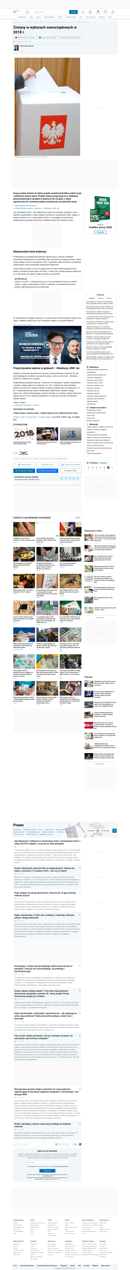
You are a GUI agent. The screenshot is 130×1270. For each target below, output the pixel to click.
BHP (32, 1231)
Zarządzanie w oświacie (37, 1252)
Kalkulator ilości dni (93, 391)
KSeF (110, 17)
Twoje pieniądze (71, 17)
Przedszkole (34, 1244)
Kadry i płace (17, 1252)
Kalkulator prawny (92, 401)
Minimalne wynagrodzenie (89, 1246)
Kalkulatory (94, 367)
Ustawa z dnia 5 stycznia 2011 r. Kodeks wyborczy (33, 417)
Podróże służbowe (87, 1250)
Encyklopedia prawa (33, 832)
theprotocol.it (103, 1254)
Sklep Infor (51, 1233)
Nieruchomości (90, 17)
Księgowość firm (18, 1220)
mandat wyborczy (25, 458)
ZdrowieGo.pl (103, 1244)
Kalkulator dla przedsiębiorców (96, 375)
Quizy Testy (90, 450)
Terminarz (94, 463)
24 (89, 467)
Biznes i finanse (69, 1223)
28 (104, 467)
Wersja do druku (26, 464)
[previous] (56, 1144)
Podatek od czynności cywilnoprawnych (99, 448)
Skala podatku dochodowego (90, 1254)
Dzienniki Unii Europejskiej (55, 1250)
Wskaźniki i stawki (88, 1241)
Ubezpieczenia (35, 1227)
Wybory (42, 22)
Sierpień (103, 463)
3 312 (75, 1144)
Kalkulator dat (91, 404)
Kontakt (86, 1265)
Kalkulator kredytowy (93, 393)
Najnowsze (101, 298)
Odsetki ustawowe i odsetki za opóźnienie (100, 427)
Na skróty (102, 1241)
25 (92, 467)
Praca (40, 829)
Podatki (15, 1223)
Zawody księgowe (18, 1231)
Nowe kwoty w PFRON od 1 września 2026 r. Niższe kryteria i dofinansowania (99, 322)
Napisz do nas (49, 464)
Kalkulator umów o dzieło (95, 383)
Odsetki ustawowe (87, 1252)
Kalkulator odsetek (70, 1250)
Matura (32, 1254)
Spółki (66, 1225)
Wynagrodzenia (35, 1225)
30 (112, 467)
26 (96, 467)
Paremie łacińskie (31, 834)
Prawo (60, 17)
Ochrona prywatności (27, 1265)
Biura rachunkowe (88, 1220)
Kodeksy (50, 1254)
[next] (80, 1144)
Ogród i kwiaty (103, 1231)
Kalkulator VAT (69, 1248)
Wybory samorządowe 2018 (53, 22)
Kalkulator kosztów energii (95, 385)
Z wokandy (60, 832)
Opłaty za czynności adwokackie (97, 435)
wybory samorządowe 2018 (58, 458)
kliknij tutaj (57, 1179)
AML (83, 1233)
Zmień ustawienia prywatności (47, 1265)
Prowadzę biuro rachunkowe (90, 1225)
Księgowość (22, 17)
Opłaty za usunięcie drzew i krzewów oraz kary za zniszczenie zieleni (100, 444)
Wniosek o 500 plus (93, 420)
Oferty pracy (102, 1256)
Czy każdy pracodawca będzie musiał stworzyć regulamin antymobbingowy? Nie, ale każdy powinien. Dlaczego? (99, 353)
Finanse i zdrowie (70, 1233)
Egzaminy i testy (35, 1250)
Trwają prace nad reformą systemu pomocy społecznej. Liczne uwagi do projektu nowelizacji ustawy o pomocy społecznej (99, 343)
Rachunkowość (17, 1225)
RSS (79, 1265)
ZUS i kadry (16, 1229)
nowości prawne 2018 (40, 458)
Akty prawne (52, 1241)
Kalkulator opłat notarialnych (96, 398)
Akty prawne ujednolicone (55, 1252)
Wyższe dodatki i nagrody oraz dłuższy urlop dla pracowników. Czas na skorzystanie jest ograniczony (100, 358)
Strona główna (17, 22)
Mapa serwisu (105, 1265)
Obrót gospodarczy (18, 1227)
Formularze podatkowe (105, 1252)
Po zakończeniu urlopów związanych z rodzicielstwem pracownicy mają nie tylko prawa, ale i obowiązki (99, 313)
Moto (81, 17)
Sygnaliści (69, 832)
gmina (16, 458)
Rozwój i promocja (18, 1250)
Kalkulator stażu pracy (71, 1252)
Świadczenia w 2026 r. (93, 530)
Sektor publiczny (49, 17)
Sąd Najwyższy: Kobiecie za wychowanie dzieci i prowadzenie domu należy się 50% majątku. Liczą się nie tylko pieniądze (99, 302)
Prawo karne (91, 415)
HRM (32, 1233)
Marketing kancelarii (46, 834)
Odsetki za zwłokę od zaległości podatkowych (97, 431)
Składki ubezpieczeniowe (89, 1248)
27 (100, 467)
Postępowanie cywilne (94, 410)
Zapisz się (47, 1171)
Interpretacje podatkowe (94, 453)
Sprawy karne (48, 829)
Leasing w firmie (69, 1231)
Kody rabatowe (103, 1248)
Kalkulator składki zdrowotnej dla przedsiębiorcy (97, 371)
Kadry (31, 17)
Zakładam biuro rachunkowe (90, 1223)
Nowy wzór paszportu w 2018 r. (27, 405)
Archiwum (102, 1246)
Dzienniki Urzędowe (53, 1248)
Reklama (95, 1265)
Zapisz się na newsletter (72, 464)
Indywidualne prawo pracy (38, 1223)
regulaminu (47, 1166)
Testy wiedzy (34, 1259)
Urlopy (32, 1229)
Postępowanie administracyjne (96, 413)
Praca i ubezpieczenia (71, 1227)
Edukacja (102, 17)
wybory (29, 218)
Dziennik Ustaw (52, 1244)
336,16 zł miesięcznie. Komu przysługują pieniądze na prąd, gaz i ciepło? (99, 348)
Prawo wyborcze (18, 834)
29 (108, 467)
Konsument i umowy (29, 829)
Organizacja (16, 1244)
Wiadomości (17, 829)
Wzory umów (91, 418)
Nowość (100, 225)
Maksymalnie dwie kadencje (26, 206)
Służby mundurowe (48, 832)
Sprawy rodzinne (60, 829)
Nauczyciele (34, 1248)
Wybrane (109, 298)
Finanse (101, 1227)
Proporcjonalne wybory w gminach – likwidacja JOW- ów (37, 208)
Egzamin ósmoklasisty (37, 1256)
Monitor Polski (52, 1246)
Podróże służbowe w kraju (89, 1244)
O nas (15, 1265)
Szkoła (32, 1246)
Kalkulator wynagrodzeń (94, 377)
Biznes (38, 17)
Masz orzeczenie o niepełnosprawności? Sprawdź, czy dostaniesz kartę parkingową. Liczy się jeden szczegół (99, 333)
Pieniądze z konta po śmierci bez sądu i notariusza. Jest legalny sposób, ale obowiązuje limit (98, 338)
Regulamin (63, 1265)
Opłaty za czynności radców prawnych (99, 437)
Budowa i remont (104, 1229)
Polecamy (88, 677)
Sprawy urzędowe (33, 22)
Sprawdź (100, 232)
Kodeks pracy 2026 (100, 227)
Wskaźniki (93, 424)
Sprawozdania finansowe (89, 1231)
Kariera (72, 1265)
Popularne (92, 298)
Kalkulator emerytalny (93, 388)
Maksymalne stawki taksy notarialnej (98, 440)
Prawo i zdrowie (52, 1235)
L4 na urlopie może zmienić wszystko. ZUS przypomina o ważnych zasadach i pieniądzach (99, 318)
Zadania (15, 1248)
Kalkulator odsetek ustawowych (97, 396)
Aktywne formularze (98, 407)
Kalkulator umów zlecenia (95, 380)
